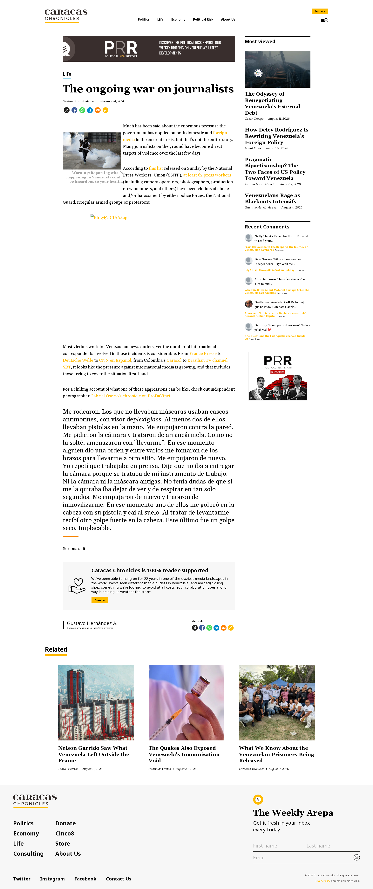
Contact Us (118, 879)
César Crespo (254, 118)
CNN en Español (115, 360)
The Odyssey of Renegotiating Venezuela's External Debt (272, 103)
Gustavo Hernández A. (79, 101)
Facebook (85, 879)
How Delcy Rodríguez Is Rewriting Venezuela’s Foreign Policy (277, 136)
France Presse (203, 353)
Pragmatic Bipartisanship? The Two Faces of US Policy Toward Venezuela (275, 169)
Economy (178, 19)
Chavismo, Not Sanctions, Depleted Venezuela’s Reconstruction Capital (276, 314)
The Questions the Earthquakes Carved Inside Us (275, 337)
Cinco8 (64, 833)
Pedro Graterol (68, 769)
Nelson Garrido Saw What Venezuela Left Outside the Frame (93, 754)
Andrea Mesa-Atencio (260, 184)
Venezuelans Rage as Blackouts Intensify (272, 198)
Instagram (52, 879)
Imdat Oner (253, 148)
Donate (320, 11)
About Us (228, 19)
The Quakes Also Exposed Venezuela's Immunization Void (184, 754)
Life (160, 19)
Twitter (22, 879)
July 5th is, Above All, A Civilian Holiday (269, 270)
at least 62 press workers (207, 175)
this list (156, 168)
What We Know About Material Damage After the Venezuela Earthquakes (277, 291)
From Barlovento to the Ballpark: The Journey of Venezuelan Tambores (276, 248)
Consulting (28, 853)
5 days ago (279, 250)
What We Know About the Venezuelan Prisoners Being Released (276, 754)
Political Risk (203, 19)
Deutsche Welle (78, 360)
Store (62, 843)
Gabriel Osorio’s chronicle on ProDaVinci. (131, 396)
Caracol (174, 360)
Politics (144, 19)
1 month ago (300, 270)
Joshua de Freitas (160, 769)
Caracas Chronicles (251, 769)
